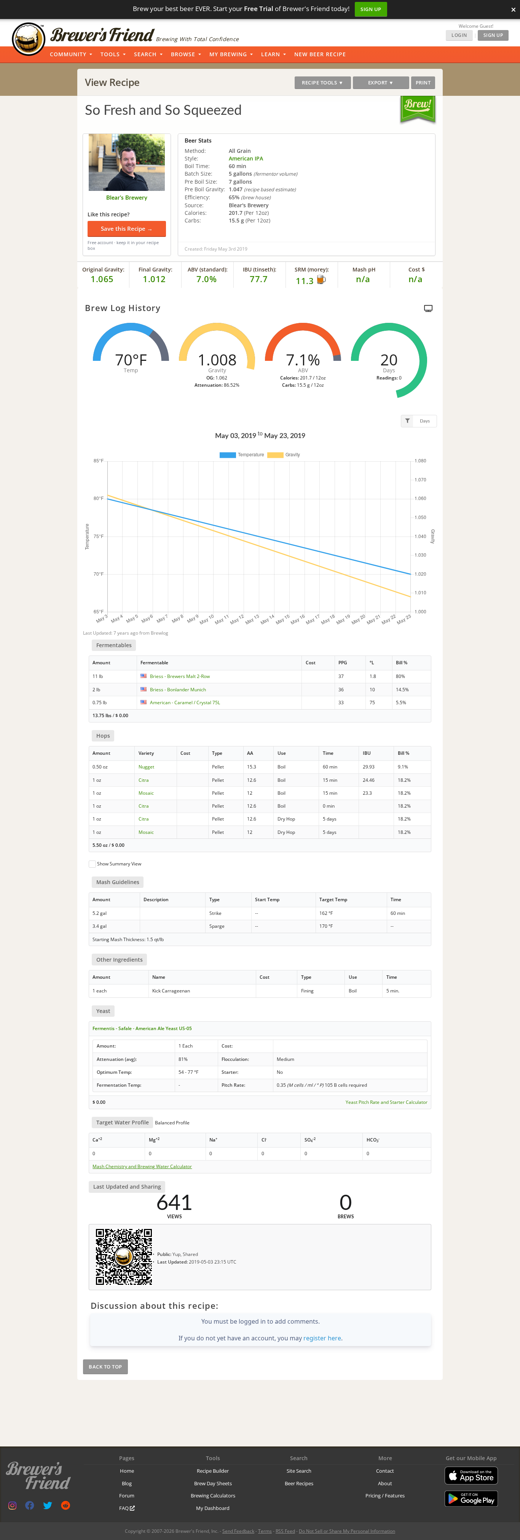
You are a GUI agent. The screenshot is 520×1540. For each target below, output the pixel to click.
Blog (127, 1483)
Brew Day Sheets (213, 1483)
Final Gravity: (155, 269)
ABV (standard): (208, 269)
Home (127, 1470)
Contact (385, 1470)
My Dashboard (213, 1508)
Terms (265, 1531)
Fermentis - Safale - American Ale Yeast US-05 (142, 1028)
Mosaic (146, 793)
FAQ (124, 1508)
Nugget (146, 767)
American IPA (246, 158)
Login (459, 35)
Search (145, 54)
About (385, 1483)
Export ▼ (381, 82)
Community (68, 54)
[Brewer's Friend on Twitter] (47, 1507)
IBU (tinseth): (259, 269)
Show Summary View (119, 863)
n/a (415, 279)
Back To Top (105, 1366)
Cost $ (416, 269)
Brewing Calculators (213, 1495)
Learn (270, 54)
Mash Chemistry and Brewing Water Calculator (142, 1166)
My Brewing (228, 54)
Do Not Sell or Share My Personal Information (347, 1531)
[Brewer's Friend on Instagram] (12, 1507)
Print (423, 82)
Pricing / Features (385, 1495)
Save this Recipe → (127, 228)
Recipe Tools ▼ (322, 82)
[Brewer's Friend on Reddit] (65, 1507)
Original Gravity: (103, 269)
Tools (110, 54)
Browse (183, 54)
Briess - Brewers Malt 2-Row (180, 676)
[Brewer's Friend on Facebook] (29, 1507)
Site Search (299, 1470)
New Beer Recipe (320, 54)
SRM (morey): (312, 269)
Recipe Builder (213, 1470)
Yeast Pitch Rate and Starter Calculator (386, 1102)
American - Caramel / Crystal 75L (185, 702)
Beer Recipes (299, 1483)
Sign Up (370, 9)
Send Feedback (238, 1531)
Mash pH (364, 269)
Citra (144, 780)
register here (322, 1338)
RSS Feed (285, 1531)
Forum (126, 1495)
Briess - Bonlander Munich (178, 689)
